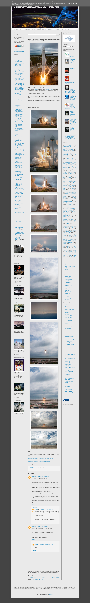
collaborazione (67, 161)
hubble (67, 180)
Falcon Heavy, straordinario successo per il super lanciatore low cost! (19, 77)
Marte (69, 204)
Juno (73, 189)
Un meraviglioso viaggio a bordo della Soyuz (19, 129)
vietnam (70, 252)
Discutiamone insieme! (18, 81)
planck (72, 219)
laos (70, 192)
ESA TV (66, 264)
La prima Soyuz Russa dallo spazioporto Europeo (19, 166)
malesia (72, 196)
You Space (44, 29)
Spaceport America (67, 240)
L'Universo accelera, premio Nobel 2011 (19, 169)
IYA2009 (73, 188)
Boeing (66, 307)
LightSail (67, 193)
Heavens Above (68, 364)
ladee (67, 192)
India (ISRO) (67, 288)
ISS (20, 29)
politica (74, 221)
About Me (67, 29)
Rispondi (33, 504)
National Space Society (69, 336)
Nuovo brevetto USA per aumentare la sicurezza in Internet (19, 144)
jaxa (64, 189)
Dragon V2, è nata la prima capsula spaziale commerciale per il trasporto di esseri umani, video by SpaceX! (70, 89)
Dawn (72, 164)
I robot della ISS (26, 29)
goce (64, 177)
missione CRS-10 (49, 89)
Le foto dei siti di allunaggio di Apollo (19, 193)
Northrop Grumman (67, 212)
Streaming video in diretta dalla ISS (19, 198)
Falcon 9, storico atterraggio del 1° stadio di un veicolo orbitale (19, 111)
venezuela (70, 251)
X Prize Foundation (69, 345)
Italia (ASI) (67, 290)
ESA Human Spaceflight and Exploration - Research (70, 356)
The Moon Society (68, 342)
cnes (69, 159)
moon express (72, 208)
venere (66, 251)
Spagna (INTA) (68, 296)
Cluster (64, 159)
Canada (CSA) (68, 276)
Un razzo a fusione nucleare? (19, 175)
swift (68, 246)
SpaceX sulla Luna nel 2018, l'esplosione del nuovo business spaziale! (70, 114)
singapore (65, 235)
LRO (73, 194)
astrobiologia (66, 150)
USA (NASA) (67, 299)
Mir (75, 207)
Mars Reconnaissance (69, 200)
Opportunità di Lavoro (68, 215)
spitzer (64, 243)
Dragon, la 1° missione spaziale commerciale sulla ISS (19, 162)
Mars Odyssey (66, 200)
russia (64, 230)
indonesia (70, 181)
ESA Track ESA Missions (70, 358)
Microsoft (71, 207)
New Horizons (66, 211)
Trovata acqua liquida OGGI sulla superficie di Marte (19, 121)
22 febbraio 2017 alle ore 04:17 (42, 476)
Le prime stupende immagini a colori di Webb (19, 57)
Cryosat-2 (73, 163)
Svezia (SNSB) (68, 298)
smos (70, 236)
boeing (70, 155)
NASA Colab (67, 374)
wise (75, 255)
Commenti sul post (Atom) (38, 579)
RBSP (75, 223)
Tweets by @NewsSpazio (19, 51)
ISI (69, 185)
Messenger (65, 207)
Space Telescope (68, 391)
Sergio (36, 509)
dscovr (64, 167)
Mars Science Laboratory (69, 202)
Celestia (66, 352)
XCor (67, 256)
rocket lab (65, 228)
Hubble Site (67, 365)
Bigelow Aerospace (69, 304)
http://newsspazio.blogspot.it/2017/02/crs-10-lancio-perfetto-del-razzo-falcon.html (40, 458)
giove (64, 176)
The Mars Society (68, 341)
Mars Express (71, 198)
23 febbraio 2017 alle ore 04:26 (42, 526)
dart (68, 164)
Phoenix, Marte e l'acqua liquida (18, 201)
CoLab (73, 159)
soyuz (71, 239)
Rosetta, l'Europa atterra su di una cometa (18, 133)
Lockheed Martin (66, 194)
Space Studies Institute (69, 339)
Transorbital (67, 325)
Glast (70, 176)
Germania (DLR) (68, 284)
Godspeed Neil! (18, 157)
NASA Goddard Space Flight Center (69, 379)
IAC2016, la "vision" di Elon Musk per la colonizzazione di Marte (70, 71)
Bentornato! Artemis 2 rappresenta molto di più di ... (19, 228)
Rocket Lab (67, 314)
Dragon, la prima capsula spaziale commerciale (18, 184)
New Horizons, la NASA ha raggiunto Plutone (19, 125)
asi (64, 149)
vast (72, 250)
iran (69, 184)
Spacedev (67, 323)
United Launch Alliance (69, 326)
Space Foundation (68, 338)
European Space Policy (69, 362)
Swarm (64, 246)
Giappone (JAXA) (68, 285)
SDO (64, 232)
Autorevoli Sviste (71, 151)
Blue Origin (67, 306)
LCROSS (74, 192)
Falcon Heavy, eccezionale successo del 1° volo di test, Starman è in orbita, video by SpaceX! (70, 122)
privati (68, 223)
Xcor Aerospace (68, 329)
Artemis (69, 148)
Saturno (74, 230)
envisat (66, 169)
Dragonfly (72, 166)
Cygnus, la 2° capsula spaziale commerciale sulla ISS (19, 150)
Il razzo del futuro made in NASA (18, 172)
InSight (74, 181)
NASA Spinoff (67, 386)
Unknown (34, 476)
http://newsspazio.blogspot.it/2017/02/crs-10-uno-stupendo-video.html (39, 461)
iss (47, 467)
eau (68, 167)
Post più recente (32, 577)
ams (75, 144)
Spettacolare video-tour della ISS (19, 196)
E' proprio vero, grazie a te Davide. (19, 218)
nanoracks (65, 210)
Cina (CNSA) (67, 277)
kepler (75, 191)
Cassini (74, 157)
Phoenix (65, 219)
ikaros (73, 180)
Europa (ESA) (67, 280)
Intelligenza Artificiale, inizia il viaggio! (19, 74)
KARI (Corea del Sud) (69, 291)
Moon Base (66, 208)
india (64, 181)
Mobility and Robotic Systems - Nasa (69, 372)
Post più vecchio (55, 577)
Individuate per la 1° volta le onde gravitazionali (19, 106)
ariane (64, 148)
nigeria (73, 211)
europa (64, 172)
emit (75, 167)
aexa (68, 144)
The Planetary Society (69, 344)
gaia (64, 174)
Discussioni (50, 29)
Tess (67, 247)
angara (70, 145)
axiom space (66, 153)
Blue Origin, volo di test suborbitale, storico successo (19, 115)
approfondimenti (67, 146)
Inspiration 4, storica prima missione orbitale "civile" (19, 64)
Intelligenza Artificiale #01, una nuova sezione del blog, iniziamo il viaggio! (70, 98)
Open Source (72, 214)
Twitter (75, 247)
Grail (75, 177)
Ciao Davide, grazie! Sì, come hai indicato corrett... (19, 238)
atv (73, 150)
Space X (66, 321)
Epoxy (71, 169)
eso (68, 170)
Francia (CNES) (68, 282)
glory (74, 176)
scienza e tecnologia (69, 231)
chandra (67, 158)
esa (75, 169)
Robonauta (67, 388)
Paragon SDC (67, 312)
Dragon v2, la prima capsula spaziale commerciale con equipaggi (19, 137)
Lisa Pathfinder (72, 193)
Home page (15, 29)
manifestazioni (66, 197)
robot (71, 227)
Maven (64, 205)
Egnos (72, 167)
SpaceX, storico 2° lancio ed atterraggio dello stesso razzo (19, 88)
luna (64, 196)
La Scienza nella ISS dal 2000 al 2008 (19, 190)
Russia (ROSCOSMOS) (69, 294)
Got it (76, 3)
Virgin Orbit (72, 254)
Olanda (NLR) (67, 293)
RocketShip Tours (68, 317)
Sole (73, 237)
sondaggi (65, 239)
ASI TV (66, 263)
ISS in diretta (67, 267)
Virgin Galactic (68, 328)
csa (64, 164)
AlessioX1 (37, 544)
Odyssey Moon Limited (69, 309)
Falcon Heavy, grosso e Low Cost (19, 177)
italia (64, 188)
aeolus (64, 144)
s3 (70, 230)
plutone (74, 220)
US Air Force (66, 250)
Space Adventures (68, 320)
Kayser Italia (69, 191)
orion (70, 216)
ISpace (73, 185)
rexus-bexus (73, 226)
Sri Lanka (72, 243)
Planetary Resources (67, 220)
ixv (69, 188)
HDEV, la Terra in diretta (70, 266)
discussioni (65, 166)
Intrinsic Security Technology (68, 369)
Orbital (65, 216)
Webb (70, 255)
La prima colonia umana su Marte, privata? (18, 180)
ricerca (66, 227)
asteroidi (71, 149)
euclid (73, 170)
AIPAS (72, 144)
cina (72, 158)
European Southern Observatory (69, 361)
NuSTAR (73, 212)
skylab (70, 235)
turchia (71, 247)
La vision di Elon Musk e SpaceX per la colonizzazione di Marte (19, 96)
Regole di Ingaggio (36, 29)
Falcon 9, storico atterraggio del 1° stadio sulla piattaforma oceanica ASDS (19, 102)
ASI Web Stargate (68, 351)
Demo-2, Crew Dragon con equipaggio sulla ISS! (19, 68)
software (74, 236)
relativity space (66, 226)
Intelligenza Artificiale (59, 29)
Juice (69, 189)
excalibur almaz (72, 172)
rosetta (72, 228)
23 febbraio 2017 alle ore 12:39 (46, 544)
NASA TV (66, 269)
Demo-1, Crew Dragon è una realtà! (19, 71)
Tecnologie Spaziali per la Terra (19, 119)
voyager (64, 255)
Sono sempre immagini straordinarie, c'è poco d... (19, 223)
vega (75, 250)
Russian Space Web (69, 389)
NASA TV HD (67, 270)
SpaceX (36, 89)
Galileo (72, 174)
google (70, 177)
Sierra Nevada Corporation (70, 318)
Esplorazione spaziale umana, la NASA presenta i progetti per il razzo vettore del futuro (70, 63)
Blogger (51, 594)
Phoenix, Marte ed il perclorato (19, 208)
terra (75, 246)
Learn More (71, 3)
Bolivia (75, 155)
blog (71, 154)
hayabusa (67, 178)
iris (72, 184)
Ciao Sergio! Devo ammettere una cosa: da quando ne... (19, 233)
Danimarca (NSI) (68, 279)
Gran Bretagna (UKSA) (69, 287)
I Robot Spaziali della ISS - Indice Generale (73, 54)
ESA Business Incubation (70, 354)
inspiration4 (68, 182)
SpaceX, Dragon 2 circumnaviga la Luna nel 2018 (19, 92)
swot (71, 246)
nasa (70, 210)
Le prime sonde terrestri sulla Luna (19, 188)
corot (69, 163)
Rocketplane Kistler (69, 315)
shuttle (68, 232)
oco (64, 214)
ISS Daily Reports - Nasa (70, 367)
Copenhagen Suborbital (68, 162)
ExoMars (65, 173)
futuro (71, 173)
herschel (74, 178)
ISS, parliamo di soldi (19, 212)
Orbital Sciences (68, 311)
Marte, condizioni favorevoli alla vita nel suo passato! (19, 154)
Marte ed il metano (19, 205)
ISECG (66, 335)
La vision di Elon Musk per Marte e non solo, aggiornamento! (19, 84)
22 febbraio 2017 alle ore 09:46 (46, 509)
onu (67, 214)
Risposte (35, 507)
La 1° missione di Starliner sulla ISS (18, 61)
